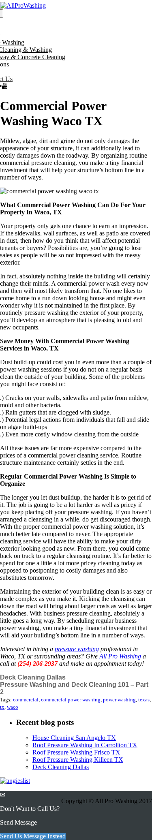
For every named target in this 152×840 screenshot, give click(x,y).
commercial (26, 700)
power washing (119, 700)
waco (12, 707)
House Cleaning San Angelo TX (74, 737)
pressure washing (77, 648)
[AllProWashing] (23, 5)
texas (144, 700)
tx (2, 707)
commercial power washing (71, 700)
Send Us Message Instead (33, 836)
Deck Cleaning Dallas (33, 677)
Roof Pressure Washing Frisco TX (76, 752)
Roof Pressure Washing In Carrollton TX (84, 745)
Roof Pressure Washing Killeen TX (77, 759)
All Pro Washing (120, 656)
